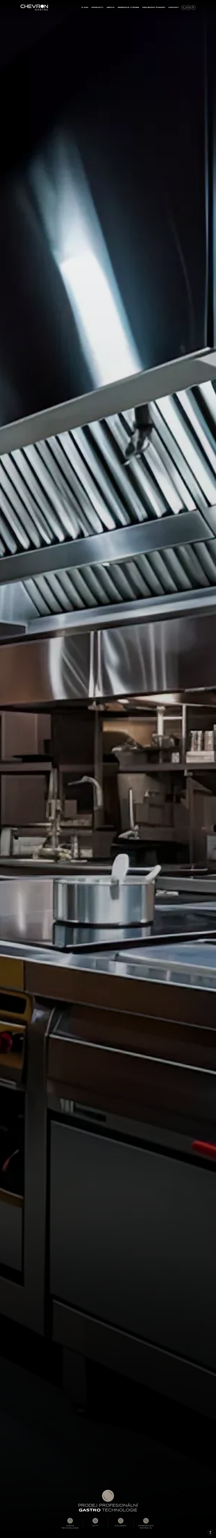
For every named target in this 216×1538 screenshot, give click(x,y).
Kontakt (173, 7)
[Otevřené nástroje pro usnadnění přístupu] (211, 1533)
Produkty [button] (98, 7)
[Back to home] (34, 7)
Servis (110, 7)
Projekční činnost (153, 7)
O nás (85, 7)
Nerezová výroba (128, 7)
